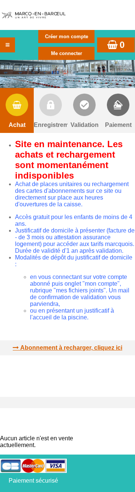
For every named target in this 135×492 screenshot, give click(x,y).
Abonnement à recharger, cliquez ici (71, 347)
